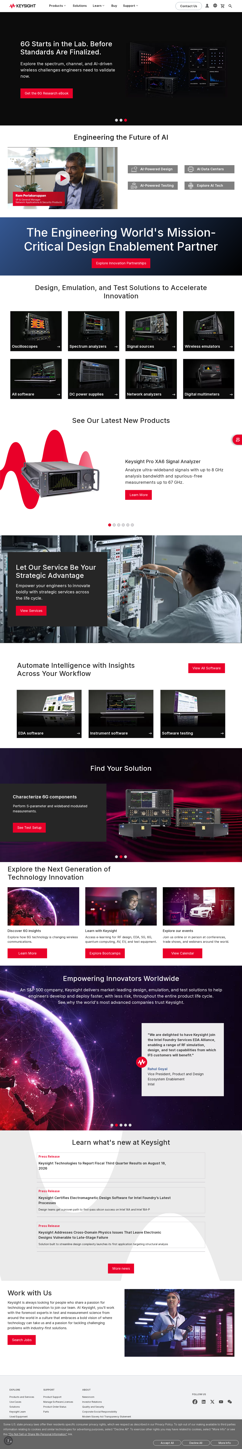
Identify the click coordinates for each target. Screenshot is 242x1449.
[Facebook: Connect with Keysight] (195, 1402)
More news (121, 1268)
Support (49, 1389)
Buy (114, 6)
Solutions (80, 6)
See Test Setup (29, 828)
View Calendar (182, 953)
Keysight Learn (17, 1411)
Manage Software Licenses (58, 1401)
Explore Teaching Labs (43, 90)
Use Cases (15, 1401)
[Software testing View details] (192, 689)
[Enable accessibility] (8, 1440)
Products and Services (21, 1397)
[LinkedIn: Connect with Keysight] (203, 1402)
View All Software (206, 668)
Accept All (167, 1442)
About (86, 1389)
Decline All (195, 1442)
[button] (207, 6)
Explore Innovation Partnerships (121, 263)
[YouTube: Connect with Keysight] (221, 1402)
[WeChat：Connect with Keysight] (230, 1402)
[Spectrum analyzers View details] (93, 310)
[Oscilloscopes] (36, 310)
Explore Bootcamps (104, 953)
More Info (225, 1442)
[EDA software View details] (49, 689)
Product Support (52, 1397)
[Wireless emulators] (209, 310)
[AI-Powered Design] (153, 164)
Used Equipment (18, 1416)
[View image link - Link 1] (60, 479)
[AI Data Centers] (209, 164)
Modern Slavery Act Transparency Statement (106, 1416)
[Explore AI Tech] (209, 181)
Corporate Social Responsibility (99, 1411)
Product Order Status (54, 1406)
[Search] (230, 6)
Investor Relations (92, 1401)
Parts (46, 1411)
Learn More (139, 495)
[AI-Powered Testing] (153, 181)
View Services (31, 611)
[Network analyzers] (151, 358)
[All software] (36, 358)
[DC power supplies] (93, 358)
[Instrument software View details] (121, 689)
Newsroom (88, 1397)
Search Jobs (22, 1340)
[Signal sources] (151, 310)
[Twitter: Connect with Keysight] (212, 1402)
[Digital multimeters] (209, 358)
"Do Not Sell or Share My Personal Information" (37, 1434)
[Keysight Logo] (24, 6)
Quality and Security (93, 1406)
